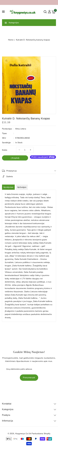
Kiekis (4, 150)
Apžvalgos (21, 187)
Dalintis (9, 176)
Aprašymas (8, 187)
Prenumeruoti (29, 377)
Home (10, 40)
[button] (3, 12)
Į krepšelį (15, 158)
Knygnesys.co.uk (23, 433)
